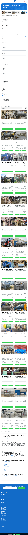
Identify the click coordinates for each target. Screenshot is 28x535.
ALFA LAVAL (2, 527)
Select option (4, 43)
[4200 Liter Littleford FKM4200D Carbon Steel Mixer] (7, 157)
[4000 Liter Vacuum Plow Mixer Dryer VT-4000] (7, 115)
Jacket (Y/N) (3, 68)
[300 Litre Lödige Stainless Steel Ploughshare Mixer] (7, 328)
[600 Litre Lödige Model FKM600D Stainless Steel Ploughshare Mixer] (20, 371)
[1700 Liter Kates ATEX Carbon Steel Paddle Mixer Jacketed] (7, 286)
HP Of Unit (3, 57)
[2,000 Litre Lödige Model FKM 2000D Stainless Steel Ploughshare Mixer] (7, 264)
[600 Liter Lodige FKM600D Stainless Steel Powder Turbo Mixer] (7, 371)
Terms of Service (3, 509)
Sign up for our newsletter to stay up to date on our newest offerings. (14, 486)
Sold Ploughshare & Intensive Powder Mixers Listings (10, 475)
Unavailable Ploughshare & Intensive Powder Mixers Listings (11, 477)
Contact (2, 505)
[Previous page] (1, 106)
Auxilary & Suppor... (3, 513)
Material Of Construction (5, 38)
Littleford (12, 455)
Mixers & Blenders (7, 15)
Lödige (23, 438)
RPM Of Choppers (4, 53)
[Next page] (3, 106)
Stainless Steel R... (3, 520)
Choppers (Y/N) (4, 42)
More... (3, 75)
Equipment (3, 15)
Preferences (10, 534)
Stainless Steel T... (3, 519)
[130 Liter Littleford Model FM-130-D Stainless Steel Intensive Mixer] (20, 179)
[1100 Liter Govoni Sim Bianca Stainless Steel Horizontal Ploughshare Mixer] (20, 328)
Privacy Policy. (20, 533)
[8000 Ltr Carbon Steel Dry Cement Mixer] (7, 243)
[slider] (2, 36)
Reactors (2, 514)
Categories (2, 502)
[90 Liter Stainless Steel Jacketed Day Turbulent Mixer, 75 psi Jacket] (7, 221)
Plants (2, 506)
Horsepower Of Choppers (5, 49)
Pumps (2, 516)
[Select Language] (24, 1)
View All (2, 523)
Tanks (2, 512)
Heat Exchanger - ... (3, 521)
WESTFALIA (2, 529)
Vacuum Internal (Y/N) (5, 64)
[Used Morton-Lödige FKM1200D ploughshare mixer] (20, 307)
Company (2, 503)
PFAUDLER (2, 526)
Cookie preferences (3, 510)
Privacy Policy (3, 508)
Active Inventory (3, 507)
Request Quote (7, 150)
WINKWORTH (10, 450)
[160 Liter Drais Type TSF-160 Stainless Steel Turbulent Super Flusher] (7, 179)
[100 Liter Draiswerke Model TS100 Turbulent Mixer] (20, 157)
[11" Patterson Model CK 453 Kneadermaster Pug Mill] (7, 200)
